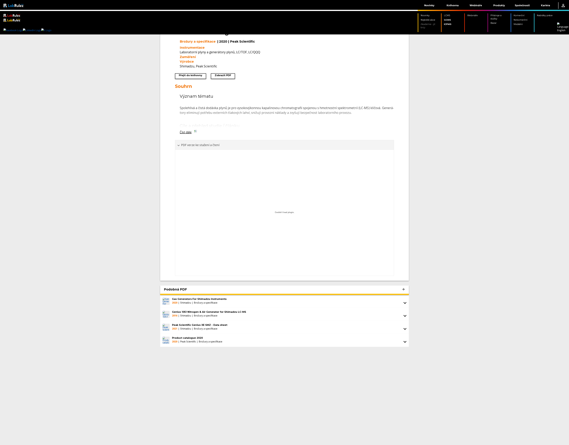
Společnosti (522, 5)
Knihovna (453, 5)
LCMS (447, 15)
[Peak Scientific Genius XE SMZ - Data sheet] (166, 327)
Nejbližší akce (428, 20)
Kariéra (545, 5)
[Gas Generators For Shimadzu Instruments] (166, 301)
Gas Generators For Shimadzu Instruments (199, 299)
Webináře (476, 5)
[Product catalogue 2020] (166, 340)
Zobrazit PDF (223, 75)
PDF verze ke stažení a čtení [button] (200, 145)
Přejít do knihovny (190, 75)
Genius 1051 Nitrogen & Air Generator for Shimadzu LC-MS (209, 312)
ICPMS (447, 24)
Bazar (493, 23)
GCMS (447, 20)
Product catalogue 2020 (187, 337)
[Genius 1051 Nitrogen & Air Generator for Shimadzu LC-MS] (166, 314)
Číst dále (186, 132)
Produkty (499, 5)
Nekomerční (520, 20)
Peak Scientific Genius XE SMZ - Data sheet (199, 325)
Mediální (518, 24)
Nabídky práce (545, 15)
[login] (563, 5)
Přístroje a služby (495, 17)
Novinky (429, 5)
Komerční (519, 15)
